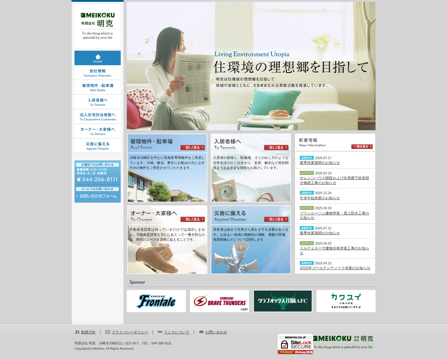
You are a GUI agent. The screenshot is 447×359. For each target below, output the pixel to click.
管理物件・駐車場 (97, 87)
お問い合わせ (97, 197)
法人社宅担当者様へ (97, 116)
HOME (97, 58)
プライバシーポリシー (130, 332)
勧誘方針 (88, 332)
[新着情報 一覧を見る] (335, 142)
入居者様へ (97, 102)
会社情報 (97, 72)
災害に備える (97, 145)
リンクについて (176, 332)
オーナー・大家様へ (97, 131)
